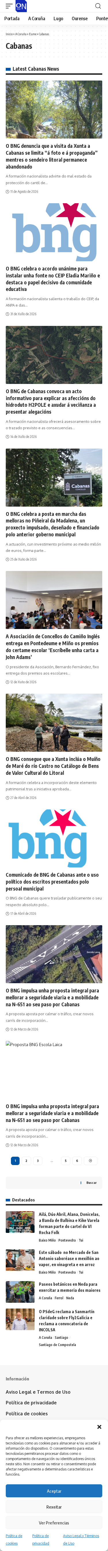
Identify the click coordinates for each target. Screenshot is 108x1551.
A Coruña (20, 34)
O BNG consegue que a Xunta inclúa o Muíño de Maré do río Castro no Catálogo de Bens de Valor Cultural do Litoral (53, 766)
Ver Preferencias (54, 1522)
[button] (99, 1427)
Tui (81, 1240)
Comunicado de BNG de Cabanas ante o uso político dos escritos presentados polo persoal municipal (52, 881)
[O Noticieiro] (21, 6)
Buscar (91, 1182)
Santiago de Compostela (57, 1345)
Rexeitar (54, 1506)
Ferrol (59, 1298)
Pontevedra (67, 1240)
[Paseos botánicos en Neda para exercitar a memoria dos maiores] (20, 1292)
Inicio (9, 34)
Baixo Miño (47, 1240)
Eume (32, 34)
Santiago (61, 1337)
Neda (70, 1298)
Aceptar (54, 1491)
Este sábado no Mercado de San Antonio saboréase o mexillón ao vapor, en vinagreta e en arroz (69, 1258)
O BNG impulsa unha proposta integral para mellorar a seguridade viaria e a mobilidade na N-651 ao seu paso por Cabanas (52, 997)
